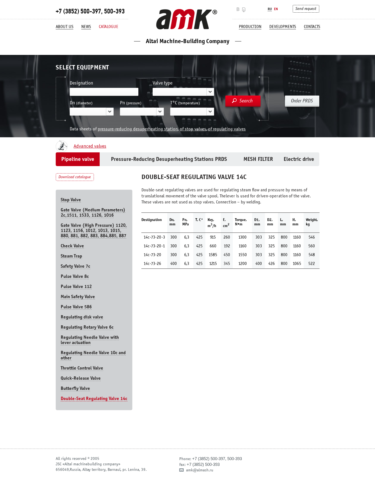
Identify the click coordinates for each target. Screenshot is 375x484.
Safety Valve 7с (75, 266)
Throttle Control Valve (82, 368)
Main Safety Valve (78, 296)
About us (64, 26)
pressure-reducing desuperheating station (138, 129)
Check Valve (72, 245)
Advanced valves (90, 146)
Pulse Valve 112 (76, 286)
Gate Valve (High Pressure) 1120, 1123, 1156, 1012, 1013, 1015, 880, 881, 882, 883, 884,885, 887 (94, 230)
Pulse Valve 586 (76, 306)
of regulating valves (227, 129)
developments (282, 26)
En (276, 9)
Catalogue (108, 26)
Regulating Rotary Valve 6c (87, 327)
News (86, 26)
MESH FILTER (258, 159)
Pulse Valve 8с (75, 276)
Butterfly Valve (75, 388)
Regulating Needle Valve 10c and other (93, 355)
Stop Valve (71, 199)
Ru (270, 9)
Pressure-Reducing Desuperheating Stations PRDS (169, 159)
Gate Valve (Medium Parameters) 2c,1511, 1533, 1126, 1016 (93, 212)
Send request (305, 8)
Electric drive (299, 159)
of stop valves (193, 129)
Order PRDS (302, 101)
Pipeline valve (77, 159)
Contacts (312, 26)
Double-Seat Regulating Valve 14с (94, 398)
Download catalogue (74, 177)
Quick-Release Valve (81, 378)
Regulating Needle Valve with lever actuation (90, 340)
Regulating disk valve (82, 317)
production (250, 26)
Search (246, 101)
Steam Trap (71, 256)
